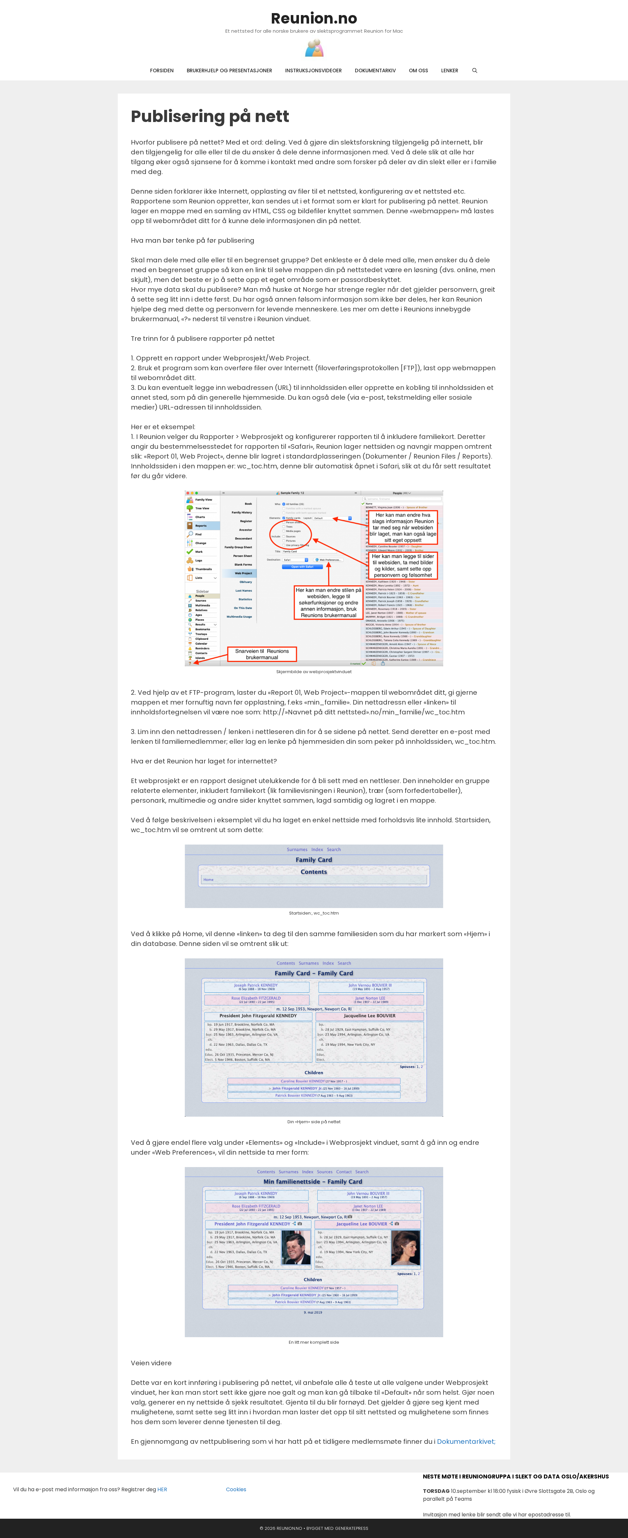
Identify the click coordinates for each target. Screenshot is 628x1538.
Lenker (449, 70)
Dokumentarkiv (375, 70)
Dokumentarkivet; (466, 1441)
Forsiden (162, 70)
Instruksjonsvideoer (313, 70)
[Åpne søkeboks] (474, 70)
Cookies (232, 1489)
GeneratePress (351, 1528)
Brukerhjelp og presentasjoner (229, 70)
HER (162, 1489)
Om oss (418, 70)
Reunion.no (314, 18)
